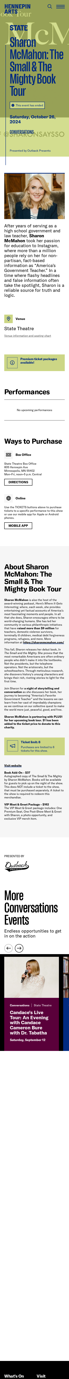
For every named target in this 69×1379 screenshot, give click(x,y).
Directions (18, 482)
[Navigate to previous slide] (8, 948)
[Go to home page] (17, 9)
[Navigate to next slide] (19, 948)
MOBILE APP (18, 526)
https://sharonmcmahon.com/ (43, 642)
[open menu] (60, 6)
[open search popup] (50, 6)
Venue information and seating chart (27, 335)
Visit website (13, 765)
